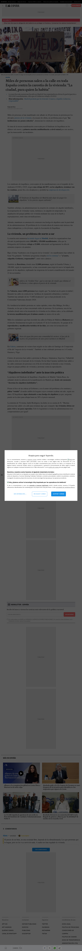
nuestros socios (32, 459)
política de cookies (54, 467)
